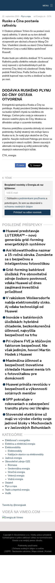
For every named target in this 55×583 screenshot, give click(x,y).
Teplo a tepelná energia (17, 489)
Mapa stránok (37, 551)
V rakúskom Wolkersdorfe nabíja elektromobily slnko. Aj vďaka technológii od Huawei (27, 304)
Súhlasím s (12, 198)
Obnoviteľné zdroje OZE (17, 461)
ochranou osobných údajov (19, 206)
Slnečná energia (16, 472)
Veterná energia (16, 475)
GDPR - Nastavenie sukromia (17, 551)
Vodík (8, 493)
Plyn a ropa (26, 16)
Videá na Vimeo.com (21, 512)
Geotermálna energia (19, 468)
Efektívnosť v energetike (17, 440)
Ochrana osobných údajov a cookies (28, 548)
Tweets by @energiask (14, 505)
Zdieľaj (9, 5)
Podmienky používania (27, 545)
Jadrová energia (13, 458)
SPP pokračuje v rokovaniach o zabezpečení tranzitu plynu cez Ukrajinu (27, 403)
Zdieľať (21, 165)
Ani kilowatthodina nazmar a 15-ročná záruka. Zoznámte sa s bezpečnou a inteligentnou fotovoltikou (29, 257)
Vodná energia (15, 479)
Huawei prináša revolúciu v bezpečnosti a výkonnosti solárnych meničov (27, 388)
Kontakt (48, 551)
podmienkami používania (32, 198)
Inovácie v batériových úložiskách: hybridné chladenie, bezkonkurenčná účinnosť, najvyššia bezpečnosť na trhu (27, 326)
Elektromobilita (13, 447)
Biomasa (12, 465)
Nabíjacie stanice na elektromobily (26, 454)
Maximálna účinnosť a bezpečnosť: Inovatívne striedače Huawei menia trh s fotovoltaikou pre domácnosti (28, 369)
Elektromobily (15, 451)
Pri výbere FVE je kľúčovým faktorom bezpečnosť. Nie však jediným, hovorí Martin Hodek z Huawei (28, 348)
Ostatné (9, 482)
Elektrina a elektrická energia (20, 444)
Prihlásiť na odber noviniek (27, 212)
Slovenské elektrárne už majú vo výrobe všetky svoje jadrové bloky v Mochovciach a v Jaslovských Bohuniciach (28, 421)
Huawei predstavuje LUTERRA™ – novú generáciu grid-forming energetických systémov (25, 237)
